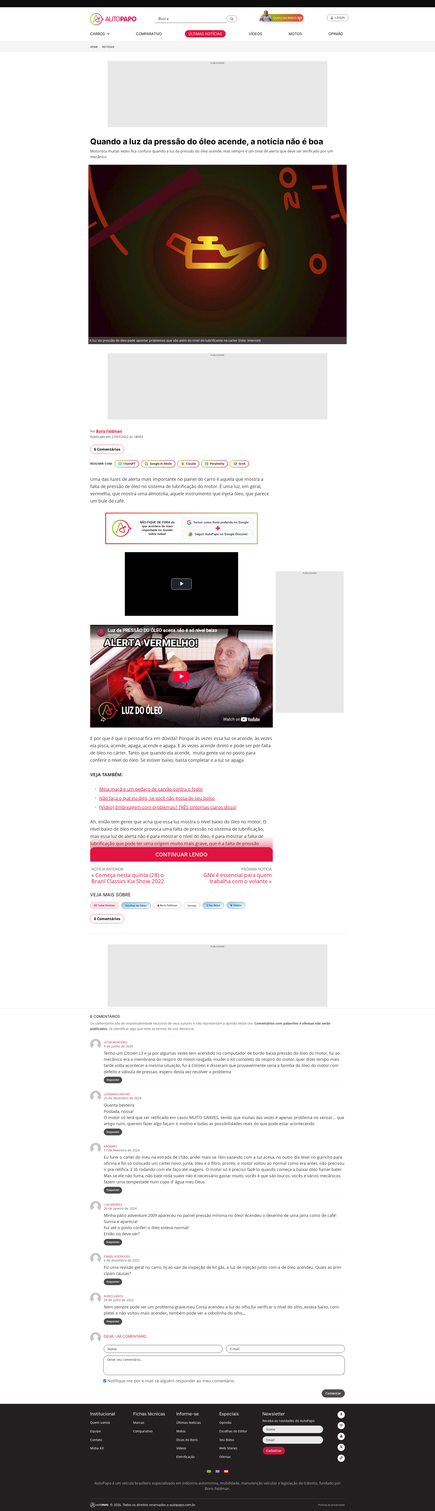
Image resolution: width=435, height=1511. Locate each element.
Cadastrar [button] (273, 1450)
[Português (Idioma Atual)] (209, 1470)
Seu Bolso (214, 905)
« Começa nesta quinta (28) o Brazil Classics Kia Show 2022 (127, 878)
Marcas (138, 1422)
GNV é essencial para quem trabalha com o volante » (237, 878)
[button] (232, 18)
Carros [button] (98, 33)
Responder (112, 1079)
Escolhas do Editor (136, 905)
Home (94, 46)
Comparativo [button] (149, 33)
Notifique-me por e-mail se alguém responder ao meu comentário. (170, 1380)
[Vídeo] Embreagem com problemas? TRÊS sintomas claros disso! (167, 807)
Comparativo (142, 1431)
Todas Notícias (106, 905)
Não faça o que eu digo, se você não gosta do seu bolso (157, 798)
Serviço (192, 905)
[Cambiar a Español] (226, 1470)
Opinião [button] (336, 33)
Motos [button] (295, 33)
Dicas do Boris (187, 1440)
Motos (181, 1431)
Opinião (225, 1422)
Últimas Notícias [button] (205, 33)
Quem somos (100, 1422)
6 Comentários (107, 449)
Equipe (95, 1431)
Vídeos (237, 905)
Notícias (108, 46)
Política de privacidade (331, 1504)
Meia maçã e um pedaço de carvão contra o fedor (151, 789)
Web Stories (228, 1448)
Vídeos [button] (255, 33)
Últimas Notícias (188, 1422)
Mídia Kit (97, 1448)
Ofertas (225, 1457)
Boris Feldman (109, 431)
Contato (96, 1440)
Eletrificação (185, 1457)
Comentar (333, 1393)
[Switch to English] (217, 1470)
